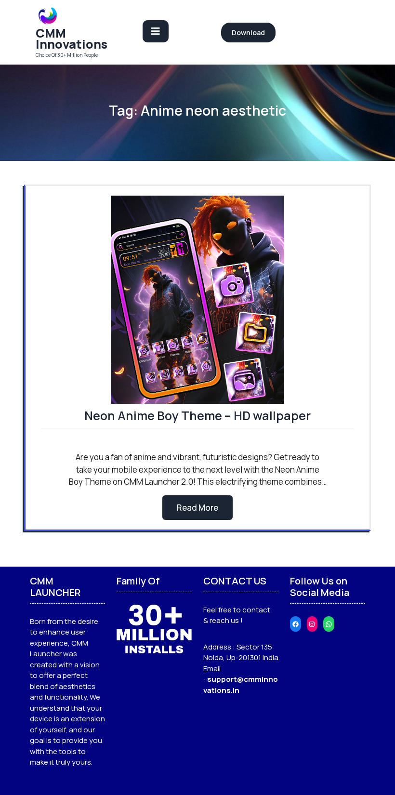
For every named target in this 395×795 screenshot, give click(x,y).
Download (248, 32)
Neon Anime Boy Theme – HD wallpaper (197, 415)
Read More (197, 507)
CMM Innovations (71, 39)
